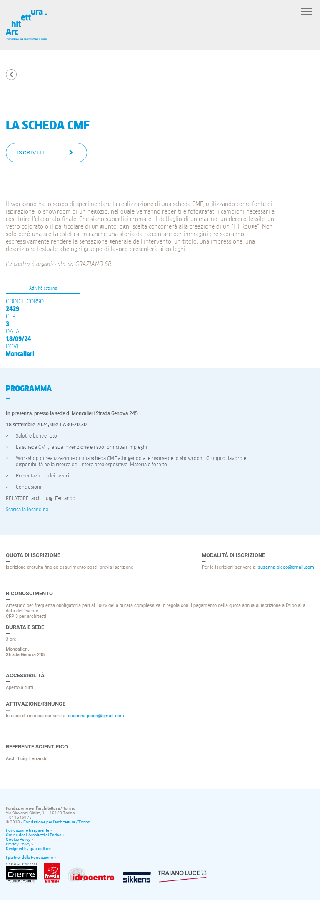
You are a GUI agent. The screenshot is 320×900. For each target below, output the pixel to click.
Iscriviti (31, 152)
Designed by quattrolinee (28, 848)
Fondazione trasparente (27, 830)
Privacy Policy (18, 844)
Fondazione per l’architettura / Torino (56, 822)
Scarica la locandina (27, 509)
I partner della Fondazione (29, 857)
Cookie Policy (18, 839)
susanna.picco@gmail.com (286, 567)
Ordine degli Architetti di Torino (34, 835)
